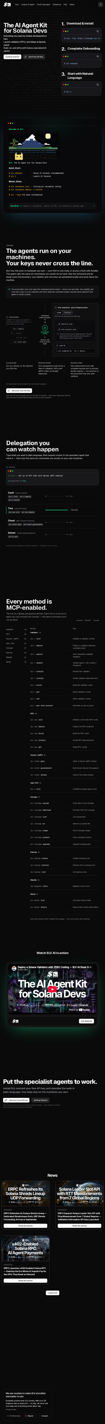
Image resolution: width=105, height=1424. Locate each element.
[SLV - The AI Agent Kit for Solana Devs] (15, 1021)
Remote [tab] (68, 313)
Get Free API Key (36, 57)
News (72, 4)
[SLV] (7, 4)
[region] (52, 162)
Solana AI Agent (27, 4)
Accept (45, 1416)
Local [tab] (59, 313)
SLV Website (86, 1021)
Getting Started (12, 57)
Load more (52, 1293)
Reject (30, 1416)
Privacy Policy (11, 1410)
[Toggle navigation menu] (100, 4)
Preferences (15, 1416)
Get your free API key (21, 390)
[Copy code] (98, 31)
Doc (17, 4)
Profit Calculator (43, 4)
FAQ (65, 4)
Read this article (25, 1226)
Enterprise (57, 4)
